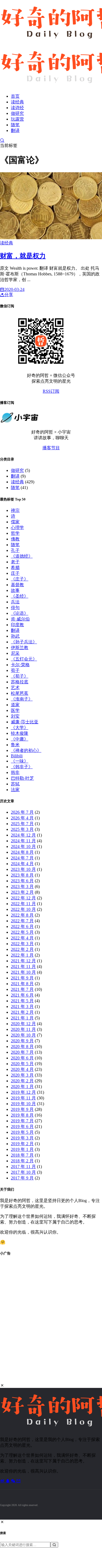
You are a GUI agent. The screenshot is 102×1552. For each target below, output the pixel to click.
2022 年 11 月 (23, 903)
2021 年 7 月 (22, 989)
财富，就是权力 (23, 255)
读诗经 (17, 107)
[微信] (13, 1481)
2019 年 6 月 (22, 1126)
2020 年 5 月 (22, 1063)
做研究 (17, 113)
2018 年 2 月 (22, 1160)
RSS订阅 (51, 391)
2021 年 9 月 (22, 978)
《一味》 (19, 761)
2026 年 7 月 (22, 812)
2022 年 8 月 (22, 915)
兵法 (15, 602)
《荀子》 (19, 676)
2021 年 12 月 (23, 960)
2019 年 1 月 (22, 1149)
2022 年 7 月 (22, 920)
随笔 (15, 124)
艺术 (15, 687)
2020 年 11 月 (23, 1029)
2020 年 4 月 (22, 1069)
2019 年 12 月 (23, 1092)
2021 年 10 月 (23, 972)
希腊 (15, 567)
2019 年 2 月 (22, 1143)
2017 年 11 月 (23, 1166)
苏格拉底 (19, 682)
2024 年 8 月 (22, 852)
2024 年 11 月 (23, 840)
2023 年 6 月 (22, 880)
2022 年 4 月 (22, 938)
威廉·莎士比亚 (24, 722)
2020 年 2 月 (22, 1080)
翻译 (15, 130)
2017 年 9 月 (22, 1178)
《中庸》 (19, 739)
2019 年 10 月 (23, 1103)
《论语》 (19, 613)
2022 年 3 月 (22, 943)
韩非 (15, 772)
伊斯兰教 (19, 647)
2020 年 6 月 (22, 1058)
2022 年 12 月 (23, 898)
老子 (15, 562)
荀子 (15, 670)
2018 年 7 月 (22, 1155)
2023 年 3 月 (22, 886)
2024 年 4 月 (22, 863)
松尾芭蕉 (19, 693)
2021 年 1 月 (22, 1018)
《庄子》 (19, 579)
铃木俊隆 (19, 733)
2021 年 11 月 (23, 966)
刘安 (15, 716)
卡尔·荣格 (20, 664)
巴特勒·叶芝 (22, 778)
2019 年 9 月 (22, 1109)
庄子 (15, 573)
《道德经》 (22, 556)
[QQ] (8, 1481)
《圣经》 (19, 596)
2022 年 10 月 (23, 909)
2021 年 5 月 (22, 1000)
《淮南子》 (22, 699)
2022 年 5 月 (22, 932)
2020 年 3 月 (22, 1075)
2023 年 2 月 (22, 892)
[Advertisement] (51, 1323)
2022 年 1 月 (22, 955)
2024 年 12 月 (23, 835)
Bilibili (17, 756)
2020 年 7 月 (22, 1052)
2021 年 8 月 (22, 983)
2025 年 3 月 (22, 829)
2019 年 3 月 (22, 1138)
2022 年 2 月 (22, 949)
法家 (15, 789)
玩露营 (17, 119)
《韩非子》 (22, 766)
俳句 (15, 607)
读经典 (17, 102)
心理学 (17, 527)
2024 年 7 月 (22, 858)
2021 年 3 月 (22, 1006)
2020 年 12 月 (23, 1023)
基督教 (17, 584)
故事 (15, 590)
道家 (15, 704)
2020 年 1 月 (22, 1086)
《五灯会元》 (24, 659)
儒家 (15, 522)
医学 (15, 710)
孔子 (15, 550)
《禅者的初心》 (26, 750)
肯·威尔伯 (20, 619)
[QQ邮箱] (18, 1481)
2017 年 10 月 (23, 1172)
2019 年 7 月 (22, 1120)
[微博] (2, 1481)
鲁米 (15, 744)
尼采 (15, 653)
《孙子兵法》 (24, 642)
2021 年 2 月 (22, 1012)
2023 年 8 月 (22, 875)
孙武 (15, 636)
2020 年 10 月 (23, 1035)
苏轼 (15, 784)
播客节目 (51, 447)
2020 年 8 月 (22, 1046)
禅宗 (15, 510)
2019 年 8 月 (22, 1115)
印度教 (17, 624)
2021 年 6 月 (22, 995)
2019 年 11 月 (23, 1098)
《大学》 (19, 727)
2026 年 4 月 (22, 818)
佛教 (15, 539)
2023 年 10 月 (23, 869)
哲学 (15, 533)
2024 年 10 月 (23, 846)
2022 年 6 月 (22, 926)
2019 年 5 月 (22, 1132)
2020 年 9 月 (22, 1040)
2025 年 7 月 (22, 823)
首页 (15, 96)
